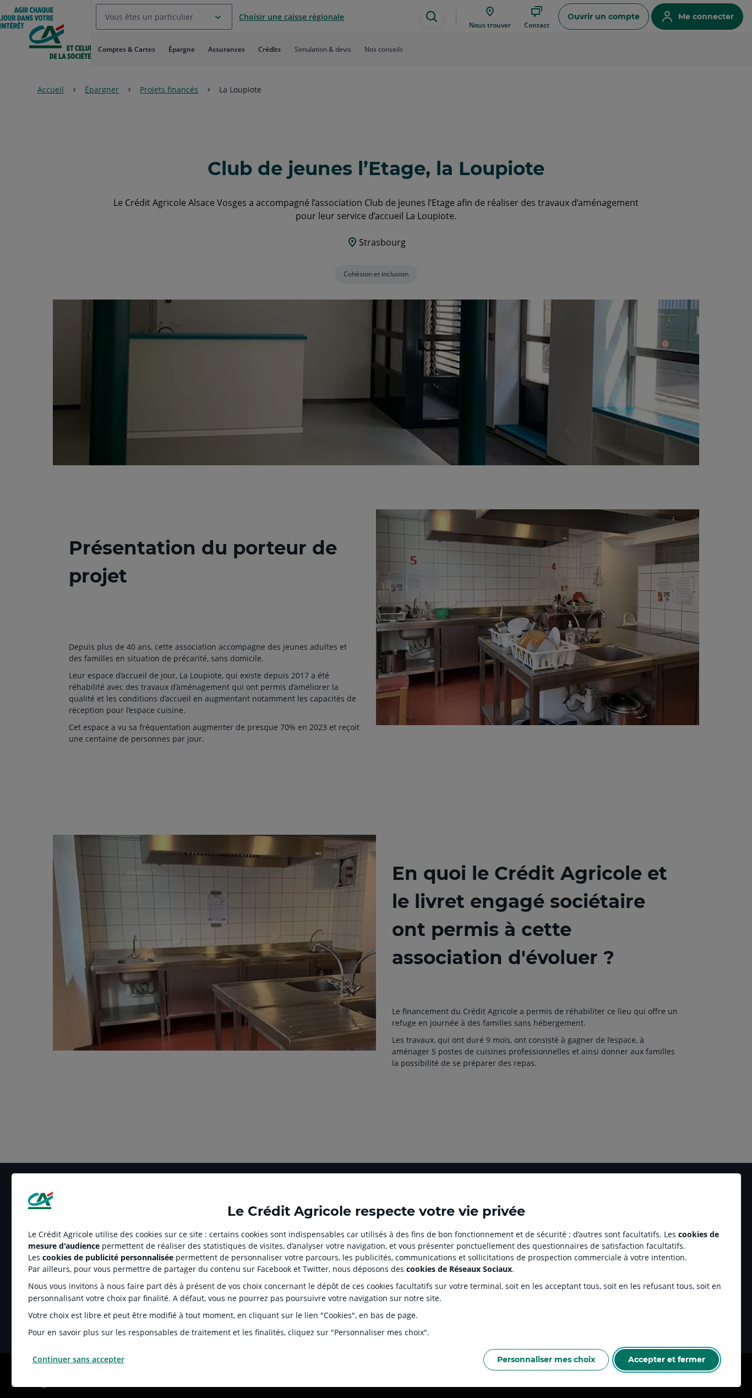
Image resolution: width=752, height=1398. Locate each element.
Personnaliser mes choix (546, 1359)
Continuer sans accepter (78, 1359)
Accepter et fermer (666, 1359)
